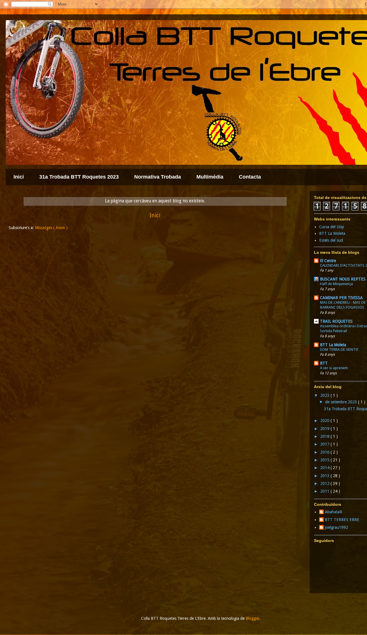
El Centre (328, 260)
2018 (325, 436)
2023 (325, 395)
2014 (325, 467)
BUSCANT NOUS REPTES (343, 279)
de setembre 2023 (341, 402)
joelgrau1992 (336, 527)
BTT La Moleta (332, 233)
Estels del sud (331, 240)
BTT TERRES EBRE (342, 519)
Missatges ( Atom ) (51, 227)
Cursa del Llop (331, 226)
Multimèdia (209, 177)
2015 (325, 460)
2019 (325, 428)
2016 (325, 452)
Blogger (252, 618)
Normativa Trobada (157, 177)
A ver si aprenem (334, 368)
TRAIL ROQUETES (336, 321)
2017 (325, 444)
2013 (325, 475)
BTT (324, 363)
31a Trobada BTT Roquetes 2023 (79, 177)
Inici (18, 177)
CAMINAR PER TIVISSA (341, 297)
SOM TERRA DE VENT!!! (339, 349)
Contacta (250, 177)
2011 (325, 491)
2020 (325, 420)
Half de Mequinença (336, 284)
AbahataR (333, 512)
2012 (325, 483)
